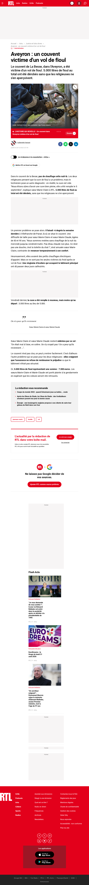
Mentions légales (66, 802)
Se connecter (65, 442)
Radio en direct (40, 807)
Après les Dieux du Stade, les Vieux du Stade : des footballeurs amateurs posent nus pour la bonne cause (41, 397)
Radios (24, 3)
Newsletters (39, 819)
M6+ (26, 878)
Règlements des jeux (68, 798)
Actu (18, 3)
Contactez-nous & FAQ (68, 794)
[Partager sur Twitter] (71, 144)
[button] (72, 3)
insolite (30, 419)
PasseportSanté (62, 878)
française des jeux (35, 649)
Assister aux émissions (43, 794)
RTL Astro (50, 878)
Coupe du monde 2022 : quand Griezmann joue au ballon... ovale (42, 392)
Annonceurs (44, 882)
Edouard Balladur (34, 599)
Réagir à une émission (43, 798)
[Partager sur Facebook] (60, 144)
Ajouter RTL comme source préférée (44, 484)
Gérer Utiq (64, 815)
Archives (38, 815)
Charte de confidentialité (69, 807)
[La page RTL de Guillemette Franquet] (13, 143)
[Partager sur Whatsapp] (65, 144)
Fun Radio (34, 878)
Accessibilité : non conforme (71, 824)
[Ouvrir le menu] (2, 3)
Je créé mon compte (65, 437)
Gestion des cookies (68, 811)
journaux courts (18, 419)
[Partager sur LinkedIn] (76, 144)
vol (39, 419)
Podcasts (39, 3)
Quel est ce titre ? (41, 802)
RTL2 (42, 878)
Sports (18, 811)
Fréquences (39, 811)
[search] (85, 3)
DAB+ (73, 878)
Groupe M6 (18, 878)
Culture (18, 807)
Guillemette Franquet (23, 142)
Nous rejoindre (65, 819)
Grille (32, 3)
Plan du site (64, 828)
